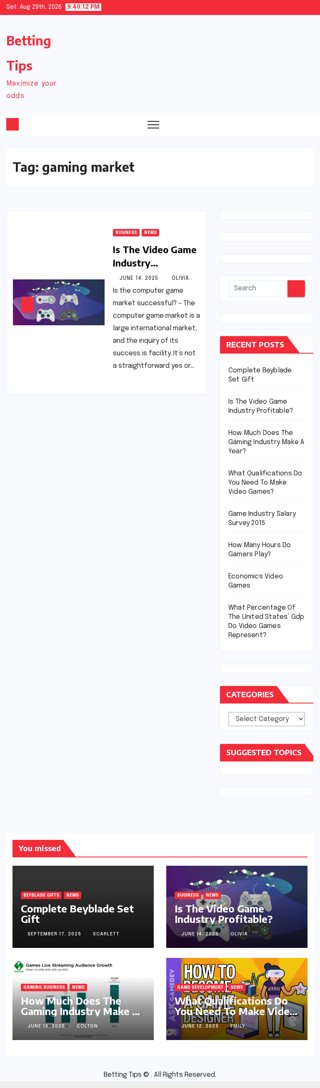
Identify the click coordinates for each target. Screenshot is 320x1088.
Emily (237, 1026)
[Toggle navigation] (153, 124)
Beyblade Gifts (41, 895)
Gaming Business (44, 987)
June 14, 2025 (140, 278)
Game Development (200, 987)
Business (126, 233)
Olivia (180, 278)
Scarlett (106, 934)
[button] (291, 124)
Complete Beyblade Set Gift (77, 913)
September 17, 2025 (55, 934)
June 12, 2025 (200, 1026)
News (150, 233)
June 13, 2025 (47, 1026)
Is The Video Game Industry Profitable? (155, 263)
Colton (87, 1026)
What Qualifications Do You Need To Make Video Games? (265, 482)
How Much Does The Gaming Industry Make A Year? (266, 442)
